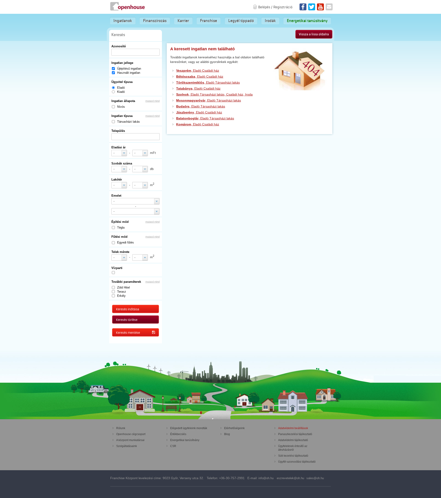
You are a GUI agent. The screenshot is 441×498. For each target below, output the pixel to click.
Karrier (183, 20)
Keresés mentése (128, 333)
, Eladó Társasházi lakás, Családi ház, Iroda (214, 94)
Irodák (270, 20)
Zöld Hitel (123, 287)
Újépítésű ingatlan (129, 68)
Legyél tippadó (241, 20)
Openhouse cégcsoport (130, 434)
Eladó (121, 87)
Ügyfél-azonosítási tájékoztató (297, 461)
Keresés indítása (127, 309)
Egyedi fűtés (125, 242)
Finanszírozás (155, 20)
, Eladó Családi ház (197, 70)
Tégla (120, 227)
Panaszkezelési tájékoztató (295, 434)
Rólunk (120, 428)
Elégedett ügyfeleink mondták (188, 428)
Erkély (121, 295)
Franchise (208, 20)
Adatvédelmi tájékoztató (293, 440)
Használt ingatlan (128, 72)
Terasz (121, 291)
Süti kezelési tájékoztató (293, 455)
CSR (173, 446)
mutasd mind (152, 100)
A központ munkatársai (130, 440)
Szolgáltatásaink (126, 446)
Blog (227, 434)
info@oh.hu (266, 478)
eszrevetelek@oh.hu (290, 478)
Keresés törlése (126, 320)
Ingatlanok (122, 20)
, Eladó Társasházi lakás (208, 82)
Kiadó (121, 91)
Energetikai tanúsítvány (307, 20)
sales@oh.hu (315, 478)
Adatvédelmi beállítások (293, 428)
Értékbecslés (178, 434)
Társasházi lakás (128, 121)
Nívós (121, 106)
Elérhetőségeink (234, 428)
